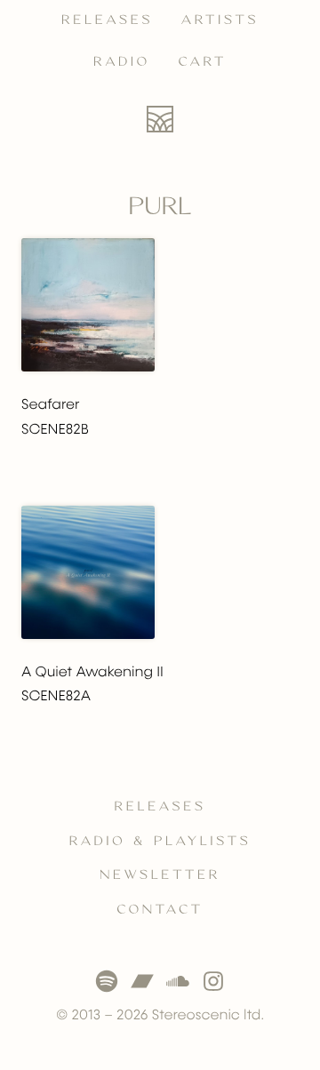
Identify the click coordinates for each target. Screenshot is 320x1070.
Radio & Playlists (160, 842)
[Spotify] (106, 981)
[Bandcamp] (142, 981)
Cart (203, 62)
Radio (121, 62)
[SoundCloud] (178, 981)
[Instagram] (213, 981)
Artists (220, 20)
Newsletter (160, 875)
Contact (159, 910)
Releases (107, 20)
